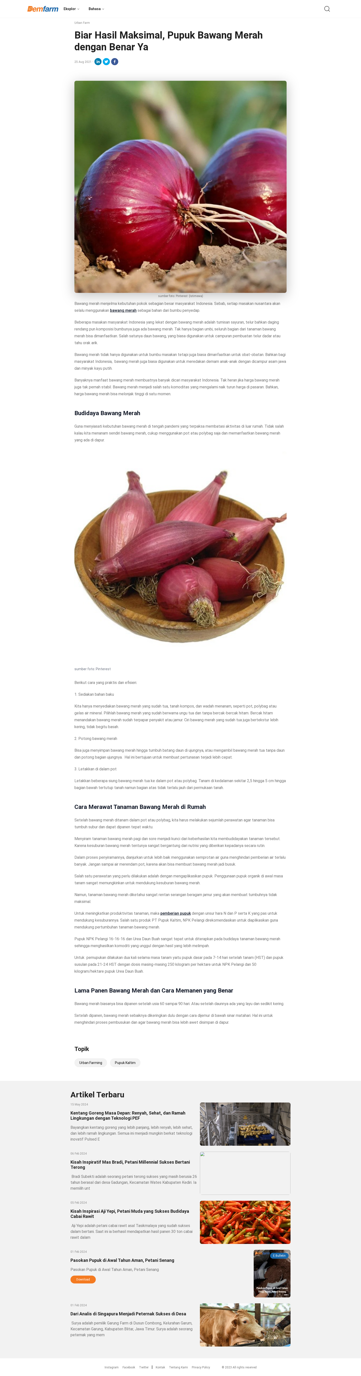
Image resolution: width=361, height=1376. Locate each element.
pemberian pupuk (175, 913)
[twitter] (106, 61)
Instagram (112, 1367)
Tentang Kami (178, 1367)
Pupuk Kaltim (125, 1063)
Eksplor (70, 9)
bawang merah (123, 310)
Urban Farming (90, 1063)
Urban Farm (82, 23)
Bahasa (95, 9)
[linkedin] (98, 61)
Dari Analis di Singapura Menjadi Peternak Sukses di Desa (128, 1313)
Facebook (129, 1367)
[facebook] (114, 61)
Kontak (160, 1367)
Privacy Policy (201, 1367)
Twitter (144, 1367)
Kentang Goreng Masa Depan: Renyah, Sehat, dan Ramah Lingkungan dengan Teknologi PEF (127, 1115)
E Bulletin (279, 1255)
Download (83, 1279)
